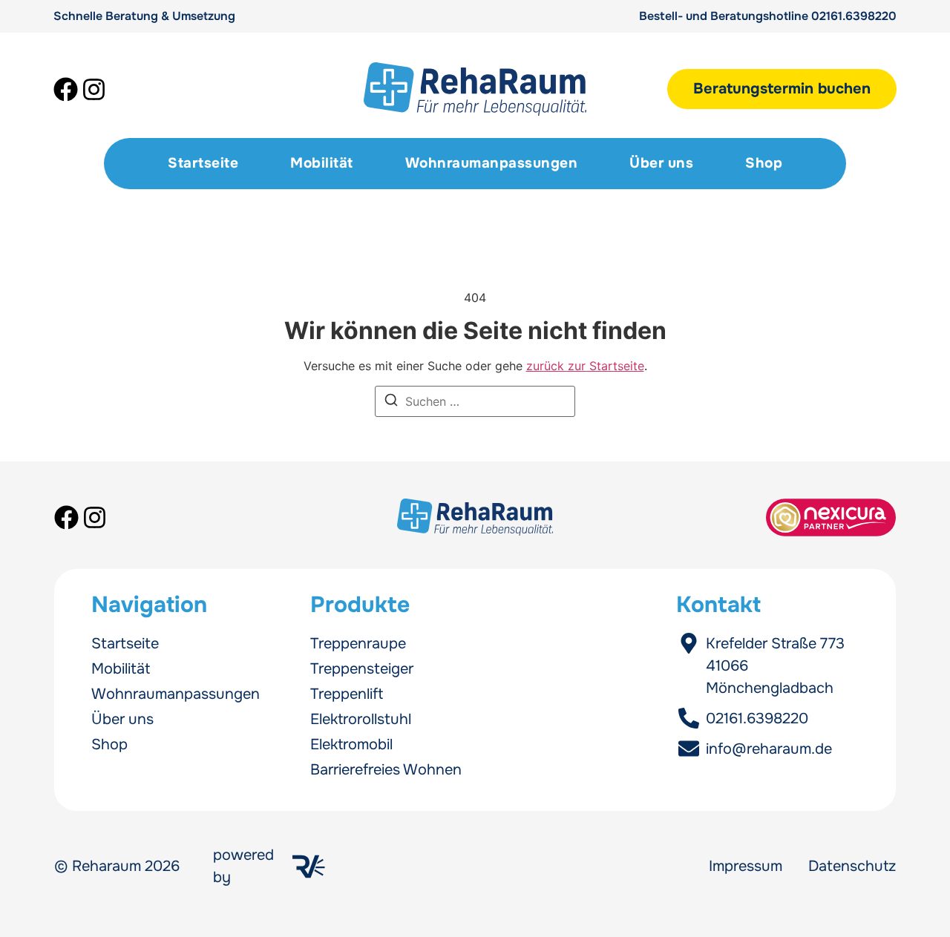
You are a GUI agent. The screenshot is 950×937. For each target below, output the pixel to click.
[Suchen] (391, 402)
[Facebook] (65, 89)
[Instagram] (94, 89)
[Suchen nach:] (475, 401)
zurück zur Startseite (585, 365)
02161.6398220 (854, 16)
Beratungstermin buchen (782, 88)
